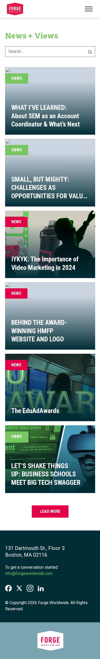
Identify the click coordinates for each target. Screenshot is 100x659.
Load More (50, 511)
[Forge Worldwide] (14, 8)
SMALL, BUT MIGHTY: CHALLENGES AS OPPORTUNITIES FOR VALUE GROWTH (48, 191)
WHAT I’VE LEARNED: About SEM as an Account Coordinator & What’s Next (45, 116)
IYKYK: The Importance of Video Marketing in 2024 (45, 263)
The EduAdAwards (35, 411)
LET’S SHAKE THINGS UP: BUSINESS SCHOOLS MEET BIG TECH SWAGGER (46, 474)
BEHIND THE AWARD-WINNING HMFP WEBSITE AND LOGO (39, 331)
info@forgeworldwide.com (29, 573)
